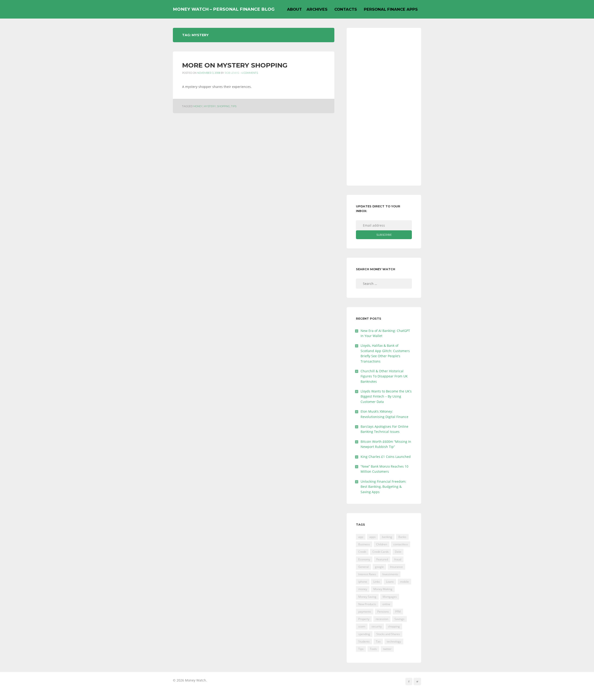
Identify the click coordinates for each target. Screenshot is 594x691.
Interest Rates (367, 574)
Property (363, 619)
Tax (378, 641)
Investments (390, 574)
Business (364, 544)
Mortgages (390, 597)
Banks (402, 537)
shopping (223, 106)
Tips (233, 106)
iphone (362, 582)
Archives (317, 9)
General (363, 567)
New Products (367, 604)
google (379, 567)
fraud (397, 559)
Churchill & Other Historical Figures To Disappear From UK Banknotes (384, 376)
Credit (362, 552)
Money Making (382, 589)
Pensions (383, 612)
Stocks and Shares (388, 634)
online (386, 604)
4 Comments (249, 72)
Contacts (345, 9)
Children (381, 544)
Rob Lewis (232, 72)
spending (364, 634)
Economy (364, 559)
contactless (400, 544)
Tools (373, 649)
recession (382, 619)
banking (387, 537)
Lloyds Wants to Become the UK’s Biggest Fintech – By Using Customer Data (386, 396)
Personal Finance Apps (391, 9)
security (376, 626)
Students (364, 641)
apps (372, 537)
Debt (398, 552)
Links (376, 582)
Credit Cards (380, 552)
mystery (210, 106)
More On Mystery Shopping (234, 65)
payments (364, 612)
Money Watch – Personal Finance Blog (223, 9)
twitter (387, 649)
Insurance (396, 567)
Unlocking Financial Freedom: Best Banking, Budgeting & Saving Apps (383, 486)
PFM (398, 612)
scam (361, 626)
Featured (382, 559)
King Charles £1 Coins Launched (386, 456)
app (360, 537)
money (198, 106)
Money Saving (367, 597)
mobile (404, 582)
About (294, 9)
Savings (399, 619)
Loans (390, 582)
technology (394, 641)
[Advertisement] (384, 106)
